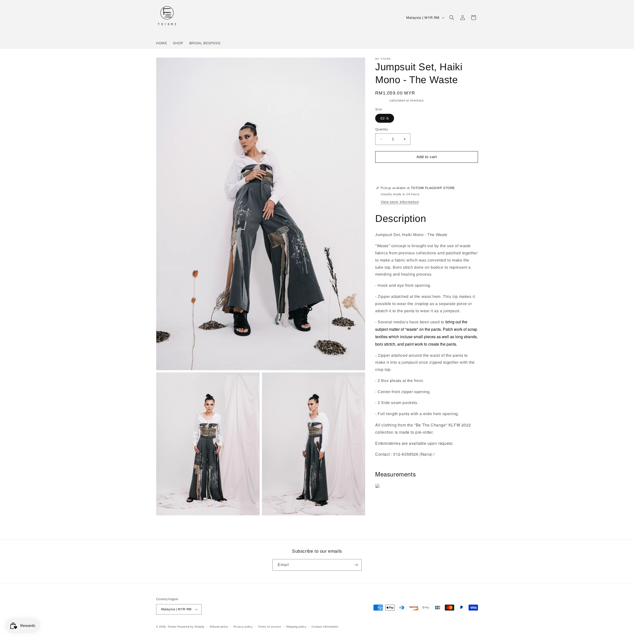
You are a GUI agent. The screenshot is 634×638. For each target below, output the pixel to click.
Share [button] (385, 501)
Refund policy (219, 626)
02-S (384, 118)
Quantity (381, 129)
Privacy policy (243, 626)
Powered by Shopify (191, 626)
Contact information (325, 626)
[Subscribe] (355, 565)
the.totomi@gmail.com (396, 461)
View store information (400, 202)
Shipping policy (296, 626)
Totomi (172, 626)
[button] (451, 17)
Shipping (382, 100)
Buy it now (426, 171)
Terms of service (269, 626)
